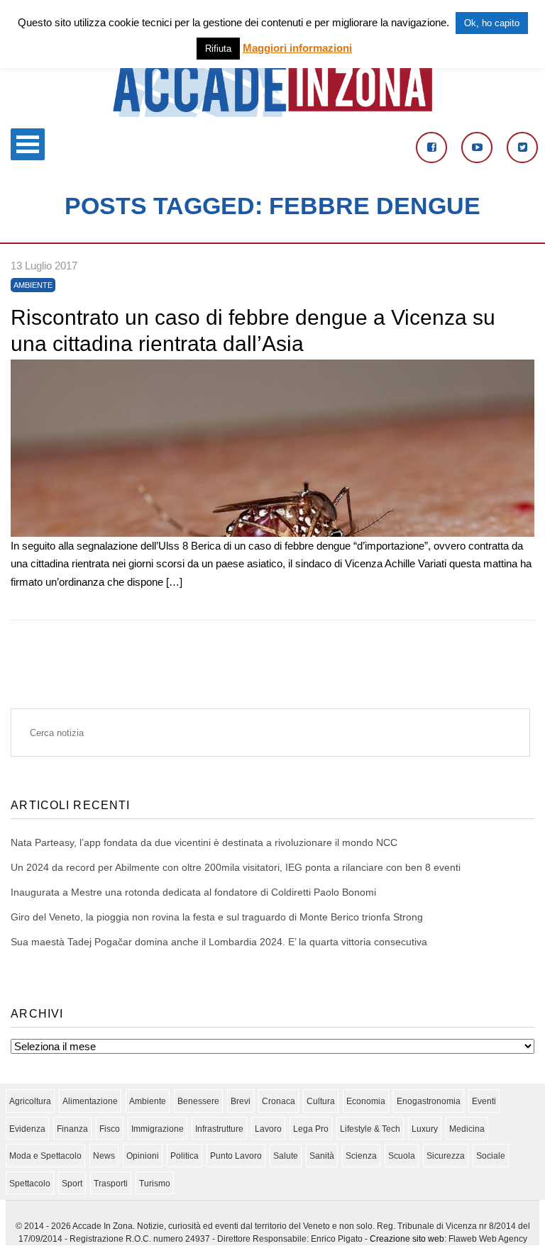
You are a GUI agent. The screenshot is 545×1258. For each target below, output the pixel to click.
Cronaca (278, 1101)
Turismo (154, 1184)
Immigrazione (157, 1129)
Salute (285, 1156)
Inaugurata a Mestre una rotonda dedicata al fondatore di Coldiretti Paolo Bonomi (193, 892)
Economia (365, 1101)
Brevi (241, 1101)
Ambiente (33, 285)
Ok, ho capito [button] (491, 23)
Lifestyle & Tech (370, 1129)
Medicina (467, 1129)
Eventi (484, 1101)
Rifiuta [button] (218, 48)
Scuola (401, 1156)
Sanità (321, 1156)
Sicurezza (445, 1156)
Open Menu (28, 144)
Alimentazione (90, 1101)
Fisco (109, 1129)
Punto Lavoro (236, 1156)
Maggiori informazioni (297, 48)
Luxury (425, 1129)
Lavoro (268, 1129)
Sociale (490, 1156)
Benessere (198, 1101)
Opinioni (142, 1156)
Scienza (361, 1156)
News (104, 1156)
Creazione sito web (407, 1239)
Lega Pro (311, 1129)
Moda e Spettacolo (45, 1156)
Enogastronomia (429, 1101)
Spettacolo (29, 1184)
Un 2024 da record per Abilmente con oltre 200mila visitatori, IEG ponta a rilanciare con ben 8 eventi (236, 867)
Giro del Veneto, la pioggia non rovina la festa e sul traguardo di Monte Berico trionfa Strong (217, 917)
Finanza (72, 1129)
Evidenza (27, 1129)
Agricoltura (30, 1101)
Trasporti (111, 1184)
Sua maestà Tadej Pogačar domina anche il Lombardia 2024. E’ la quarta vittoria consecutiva (219, 941)
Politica (184, 1156)
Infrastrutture (219, 1129)
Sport (72, 1184)
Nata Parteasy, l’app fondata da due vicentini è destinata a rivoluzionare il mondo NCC (204, 842)
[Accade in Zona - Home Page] (272, 113)
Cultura (321, 1101)
